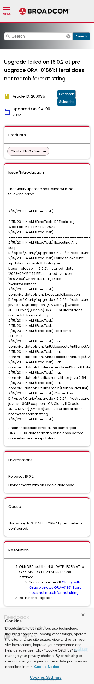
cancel (68, 36)
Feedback (66, 94)
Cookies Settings (46, 677)
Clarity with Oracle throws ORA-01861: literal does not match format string (56, 587)
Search (81, 36)
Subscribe (66, 102)
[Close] (83, 614)
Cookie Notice (46, 667)
